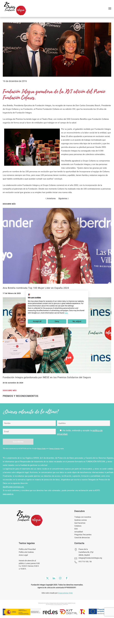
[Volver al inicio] (15, 8)
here (66, 313)
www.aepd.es (8, 494)
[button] (109, 8)
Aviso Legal (23, 555)
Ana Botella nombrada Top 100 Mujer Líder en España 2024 (36, 288)
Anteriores (51, 198)
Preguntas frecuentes (82, 535)
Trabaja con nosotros (82, 517)
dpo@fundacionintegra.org (13, 487)
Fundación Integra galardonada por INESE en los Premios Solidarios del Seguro (47, 377)
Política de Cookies (26, 552)
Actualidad (78, 532)
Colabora (77, 526)
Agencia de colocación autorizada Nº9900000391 (57, 587)
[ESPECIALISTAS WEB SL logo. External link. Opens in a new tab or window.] (29, 294)
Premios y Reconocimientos (20, 396)
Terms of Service (54, 448)
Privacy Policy (41, 448)
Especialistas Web (65, 593)
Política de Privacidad (27, 549)
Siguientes (62, 198)
